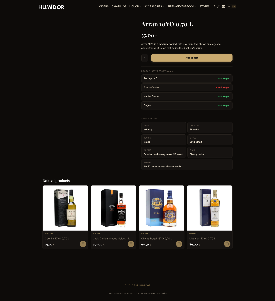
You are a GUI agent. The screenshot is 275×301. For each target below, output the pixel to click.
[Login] (218, 6)
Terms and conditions (117, 293)
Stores (204, 6)
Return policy (161, 293)
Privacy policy (133, 293)
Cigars (104, 6)
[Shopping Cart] (223, 6)
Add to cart (192, 57)
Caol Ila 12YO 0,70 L (57, 238)
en (234, 6)
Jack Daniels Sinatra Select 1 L (111, 238)
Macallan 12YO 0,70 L (202, 238)
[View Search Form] (213, 6)
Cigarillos (119, 6)
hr (229, 6)
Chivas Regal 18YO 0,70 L (156, 238)
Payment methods (147, 293)
